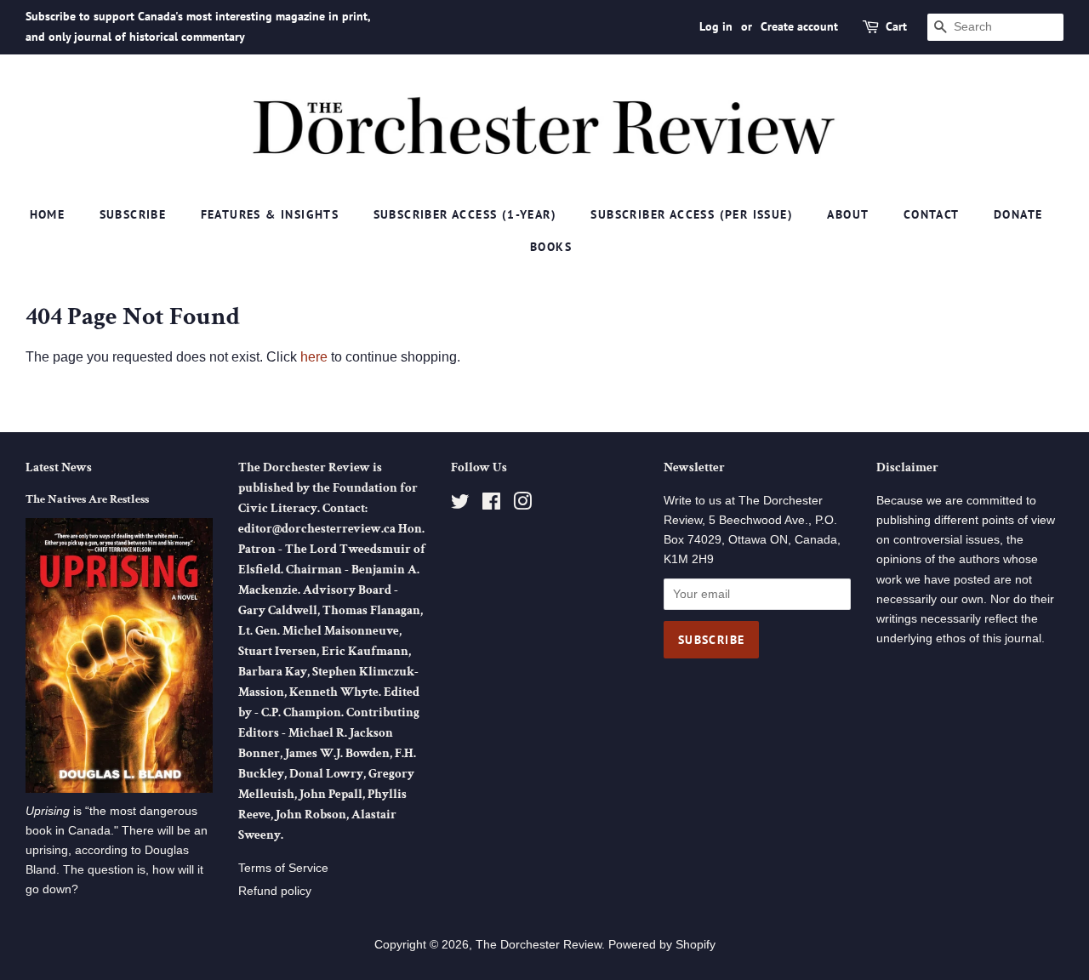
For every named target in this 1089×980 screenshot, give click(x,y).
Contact (932, 214)
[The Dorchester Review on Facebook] (491, 505)
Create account (799, 26)
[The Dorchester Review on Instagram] (522, 505)
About (848, 214)
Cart (896, 26)
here (314, 357)
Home (48, 214)
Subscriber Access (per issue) (691, 214)
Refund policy (274, 891)
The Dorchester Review (539, 944)
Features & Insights (270, 214)
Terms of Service (283, 868)
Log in (716, 26)
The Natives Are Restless (87, 499)
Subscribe (133, 214)
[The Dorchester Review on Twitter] (460, 505)
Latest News (59, 467)
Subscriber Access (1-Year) (464, 214)
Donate (1018, 214)
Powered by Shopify (662, 944)
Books (551, 246)
